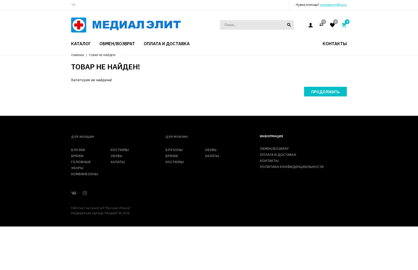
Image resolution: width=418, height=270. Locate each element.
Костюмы (120, 150)
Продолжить (325, 91)
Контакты (269, 161)
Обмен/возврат (274, 148)
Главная (77, 55)
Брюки (77, 156)
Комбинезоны (84, 174)
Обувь (116, 156)
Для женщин (82, 137)
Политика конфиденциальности (292, 167)
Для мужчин (176, 137)
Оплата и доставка (278, 155)
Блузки (78, 150)
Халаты (118, 162)
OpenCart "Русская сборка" (110, 208)
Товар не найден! (102, 55)
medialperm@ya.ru (333, 5)
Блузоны (174, 150)
